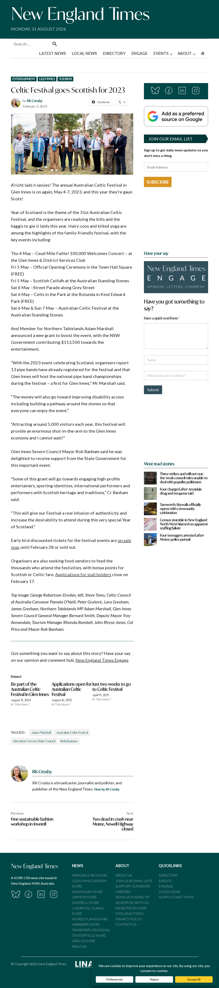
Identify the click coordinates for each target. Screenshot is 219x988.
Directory (168, 875)
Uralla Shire (83, 941)
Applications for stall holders (83, 574)
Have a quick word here (162, 318)
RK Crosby (35, 100)
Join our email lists (133, 881)
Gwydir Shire (84, 897)
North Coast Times (176, 897)
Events (165, 881)
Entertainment (23, 79)
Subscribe (157, 181)
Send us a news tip (132, 897)
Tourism (65, 79)
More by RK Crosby (107, 789)
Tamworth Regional (91, 930)
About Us (123, 875)
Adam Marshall (41, 732)
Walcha (79, 946)
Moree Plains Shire (90, 919)
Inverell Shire (85, 902)
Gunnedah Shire (87, 892)
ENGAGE (140, 53)
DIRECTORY (114, 53)
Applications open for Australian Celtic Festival (72, 689)
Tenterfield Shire (89, 935)
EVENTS (161, 53)
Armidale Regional (90, 875)
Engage (166, 886)
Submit (153, 389)
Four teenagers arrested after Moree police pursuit (182, 537)
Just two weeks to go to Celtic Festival (111, 686)
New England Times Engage (102, 660)
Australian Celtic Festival (72, 732)
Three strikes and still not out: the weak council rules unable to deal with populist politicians (184, 478)
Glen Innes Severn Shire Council (34, 741)
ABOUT (185, 53)
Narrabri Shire (86, 924)
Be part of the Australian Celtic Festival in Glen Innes (30, 689)
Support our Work (132, 886)
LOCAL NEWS (84, 53)
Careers (122, 892)
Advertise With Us (132, 902)
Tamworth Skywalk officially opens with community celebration (180, 508)
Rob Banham (69, 741)
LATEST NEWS (52, 53)
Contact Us (125, 924)
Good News (170, 892)
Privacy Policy (128, 919)
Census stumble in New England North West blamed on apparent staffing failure (184, 524)
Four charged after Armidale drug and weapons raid (181, 491)
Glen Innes (47, 79)
